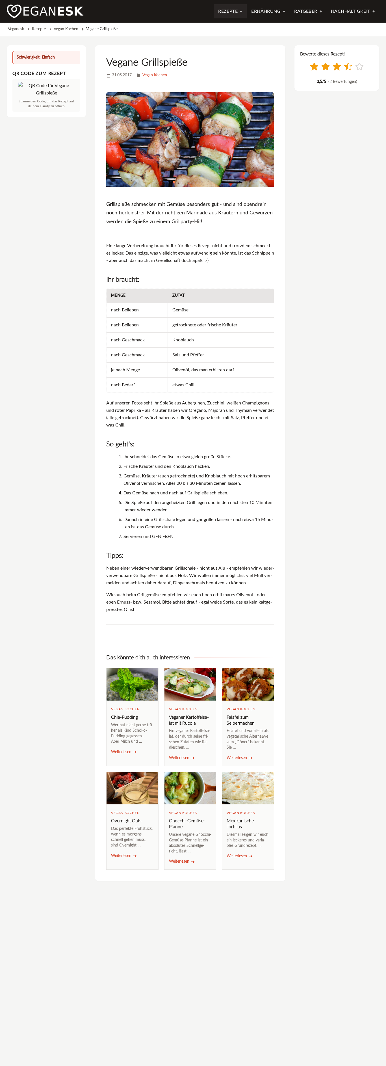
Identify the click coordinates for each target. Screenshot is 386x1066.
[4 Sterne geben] (348, 67)
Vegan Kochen (66, 29)
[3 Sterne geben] (337, 67)
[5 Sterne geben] (359, 67)
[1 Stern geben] (314, 67)
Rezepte (228, 11)
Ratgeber (305, 11)
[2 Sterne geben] (325, 67)
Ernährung (266, 11)
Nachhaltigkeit (350, 11)
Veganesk (16, 29)
